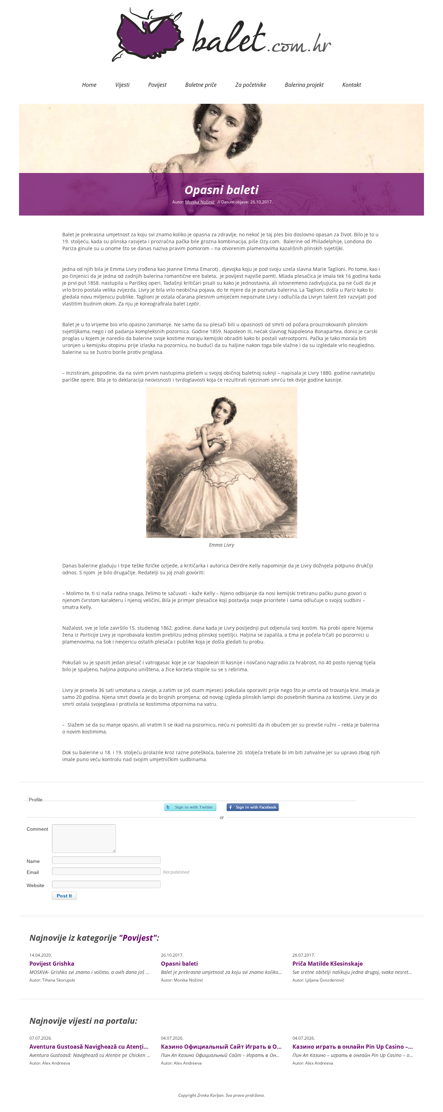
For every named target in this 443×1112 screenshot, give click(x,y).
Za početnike (250, 85)
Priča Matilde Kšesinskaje (327, 963)
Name (33, 861)
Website (35, 885)
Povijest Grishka (51, 963)
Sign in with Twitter (190, 807)
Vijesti (122, 85)
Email (33, 872)
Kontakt (351, 85)
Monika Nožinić (200, 202)
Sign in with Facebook (253, 807)
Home (89, 85)
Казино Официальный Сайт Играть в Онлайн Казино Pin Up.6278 (256, 1046)
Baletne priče (201, 85)
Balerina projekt (304, 85)
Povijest (157, 85)
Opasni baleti (179, 963)
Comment (37, 829)
